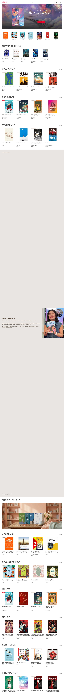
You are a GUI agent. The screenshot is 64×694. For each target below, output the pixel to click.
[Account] (56, 2)
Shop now (41, 21)
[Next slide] (61, 36)
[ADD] (10, 56)
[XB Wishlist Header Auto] (59, 2)
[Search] (54, 2)
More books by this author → (8, 494)
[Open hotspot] (20, 518)
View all (60, 69)
